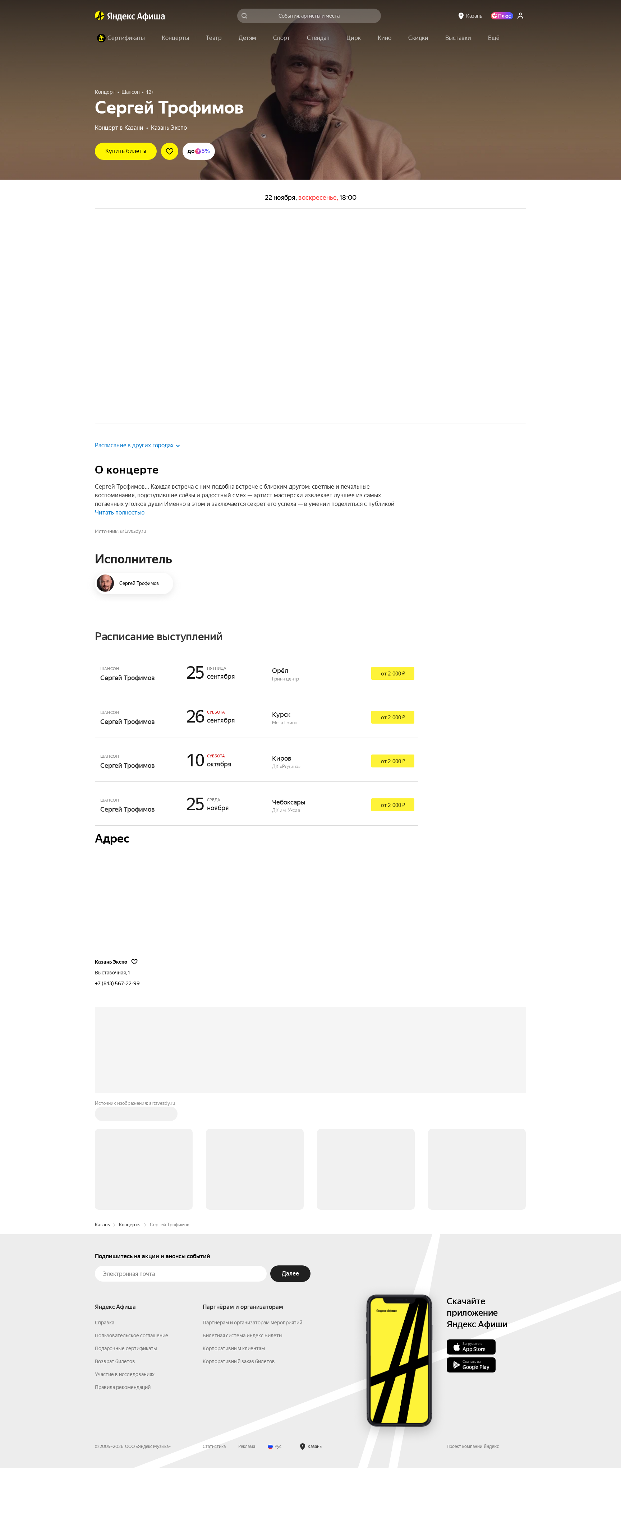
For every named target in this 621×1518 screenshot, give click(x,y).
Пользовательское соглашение (131, 1386)
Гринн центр (285, 729)
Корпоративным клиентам (234, 1399)
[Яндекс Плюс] (502, 15)
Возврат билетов (115, 1412)
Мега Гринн (284, 773)
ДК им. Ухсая (286, 860)
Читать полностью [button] (119, 562)
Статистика (214, 1496)
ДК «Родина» (286, 817)
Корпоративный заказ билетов (239, 1412)
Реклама (246, 1496)
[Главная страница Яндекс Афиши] (99, 15)
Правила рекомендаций (123, 1437)
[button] (493, 38)
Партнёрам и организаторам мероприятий (252, 1373)
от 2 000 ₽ (393, 724)
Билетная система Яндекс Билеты (242, 1386)
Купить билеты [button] (125, 151)
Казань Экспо (169, 127)
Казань (102, 1275)
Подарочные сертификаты (126, 1399)
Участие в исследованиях (125, 1424)
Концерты (130, 1275)
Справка (104, 1373)
